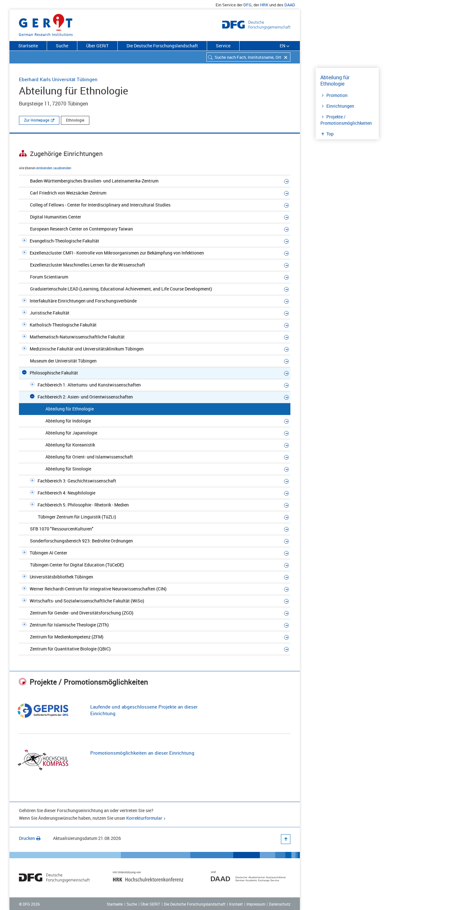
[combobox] (248, 57)
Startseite (28, 46)
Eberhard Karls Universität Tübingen (58, 79)
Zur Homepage (36, 120)
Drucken (27, 838)
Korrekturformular (144, 818)
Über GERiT (97, 46)
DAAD (289, 5)
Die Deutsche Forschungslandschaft (162, 46)
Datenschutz (279, 904)
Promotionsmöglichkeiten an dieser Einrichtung (142, 753)
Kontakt (236, 904)
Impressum (256, 904)
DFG (247, 5)
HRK (264, 5)
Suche (62, 46)
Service (223, 46)
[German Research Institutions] (46, 23)
